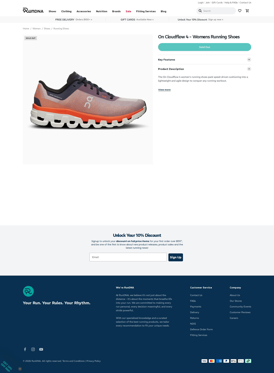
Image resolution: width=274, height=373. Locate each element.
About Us (235, 295)
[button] (9, 363)
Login (200, 2)
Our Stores (236, 300)
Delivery (194, 312)
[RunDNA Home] (33, 10)
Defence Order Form (201, 329)
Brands (116, 11)
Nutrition (101, 11)
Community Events (240, 306)
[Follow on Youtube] (41, 349)
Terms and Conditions (73, 361)
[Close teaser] (20, 368)
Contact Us (245, 2)
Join (208, 2)
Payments (195, 306)
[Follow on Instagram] (33, 349)
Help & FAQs (231, 2)
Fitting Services (146, 11)
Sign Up (175, 257)
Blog (163, 11)
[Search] (200, 11)
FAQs (193, 300)
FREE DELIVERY (73, 19)
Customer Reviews (240, 312)
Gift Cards (217, 2)
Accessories (84, 11)
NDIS (193, 323)
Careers (234, 317)
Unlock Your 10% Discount (200, 19)
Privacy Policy (93, 361)
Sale (128, 11)
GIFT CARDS (137, 19)
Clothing (66, 11)
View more (164, 89)
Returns (194, 317)
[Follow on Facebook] (25, 349)
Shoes (52, 11)
